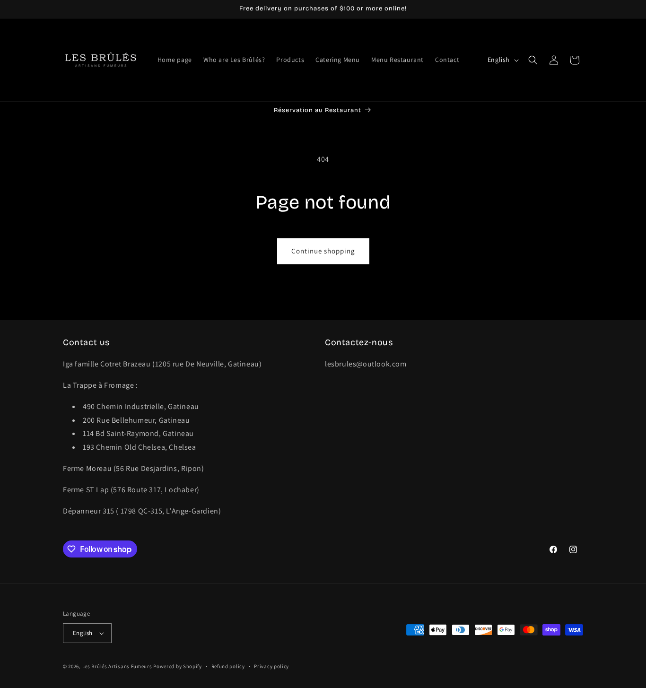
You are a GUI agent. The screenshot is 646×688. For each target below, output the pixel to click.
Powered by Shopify (177, 666)
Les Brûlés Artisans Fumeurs (117, 666)
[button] (533, 60)
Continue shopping (323, 250)
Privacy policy (271, 666)
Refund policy (228, 666)
